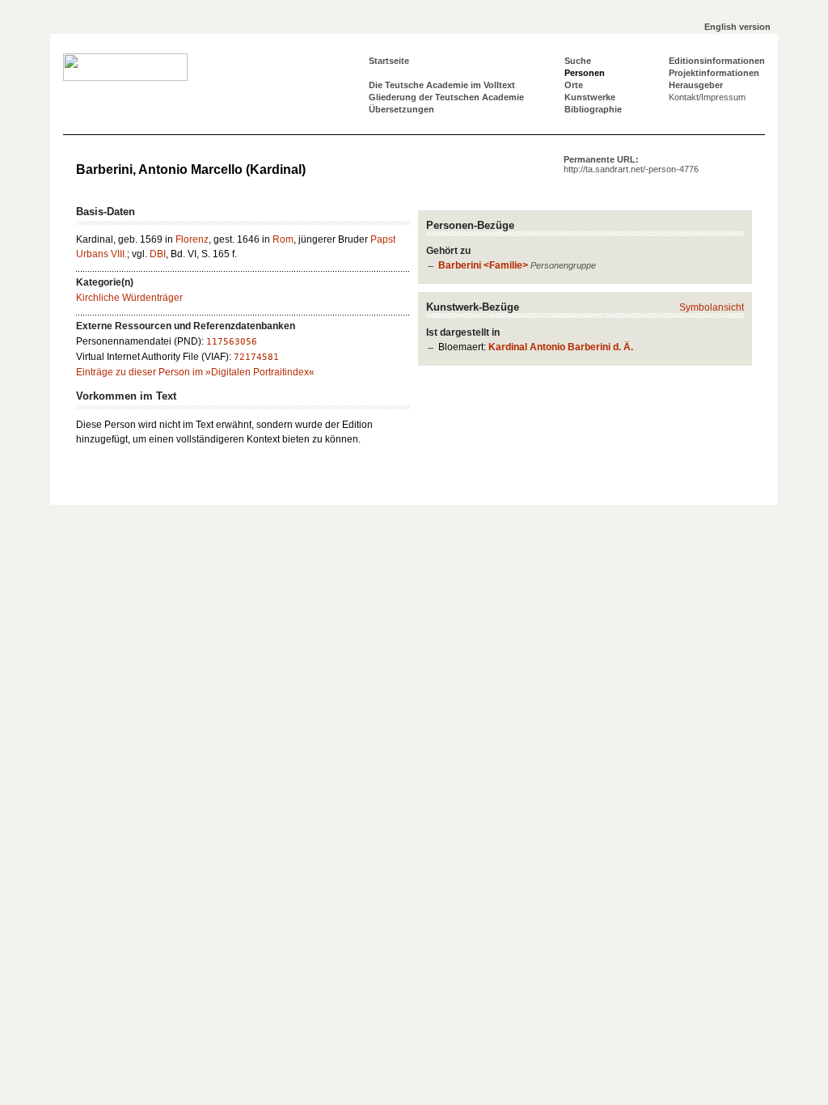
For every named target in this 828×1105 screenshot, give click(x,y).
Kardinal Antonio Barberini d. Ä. (560, 347)
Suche (577, 61)
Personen (584, 73)
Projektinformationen (714, 73)
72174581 (256, 357)
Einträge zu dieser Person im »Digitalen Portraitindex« (195, 372)
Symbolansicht (711, 307)
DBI (158, 254)
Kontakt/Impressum (707, 97)
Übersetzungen (401, 109)
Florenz (192, 239)
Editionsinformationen (717, 61)
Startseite (389, 61)
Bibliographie (593, 109)
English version (737, 27)
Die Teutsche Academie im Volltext (442, 85)
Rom (283, 239)
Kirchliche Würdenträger (129, 297)
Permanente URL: (631, 164)
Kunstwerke (589, 97)
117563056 (231, 342)
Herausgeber (696, 85)
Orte (573, 85)
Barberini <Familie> (483, 265)
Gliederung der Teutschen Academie (446, 97)
